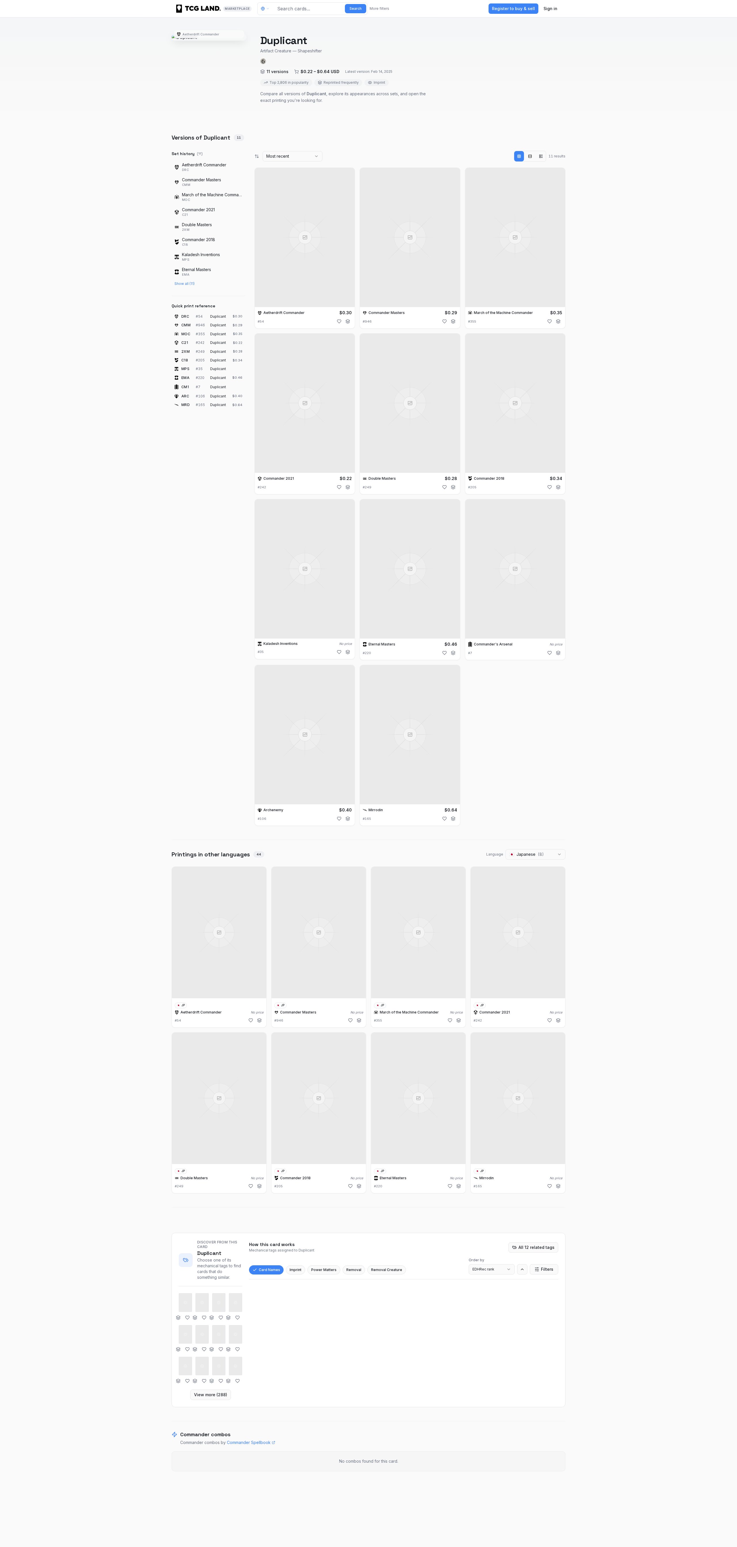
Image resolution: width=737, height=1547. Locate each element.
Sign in (550, 8)
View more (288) (210, 1394)
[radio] (519, 156)
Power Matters (324, 1270)
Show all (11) (184, 283)
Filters (547, 1269)
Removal (353, 1270)
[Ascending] (522, 1269)
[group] (530, 156)
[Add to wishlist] (339, 321)
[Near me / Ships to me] (267, 8)
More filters (379, 8)
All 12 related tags (536, 1247)
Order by (476, 1260)
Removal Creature (386, 1270)
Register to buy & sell (513, 8)
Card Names (269, 1270)
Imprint (295, 1270)
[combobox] (292, 156)
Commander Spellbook (249, 1442)
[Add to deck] (348, 321)
